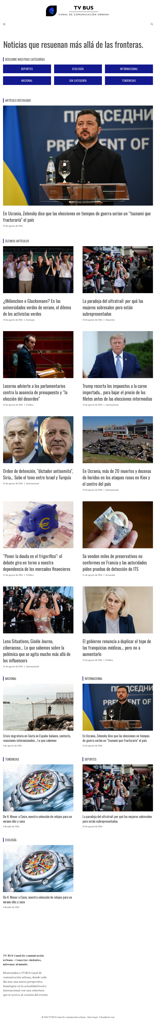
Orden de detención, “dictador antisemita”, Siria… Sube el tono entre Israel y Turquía (38, 474)
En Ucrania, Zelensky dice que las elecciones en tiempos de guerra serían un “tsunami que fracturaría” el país (77, 216)
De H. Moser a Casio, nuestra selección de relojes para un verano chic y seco (37, 819)
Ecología (78, 69)
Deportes (27, 69)
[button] (152, 24)
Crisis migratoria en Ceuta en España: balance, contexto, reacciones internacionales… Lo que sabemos (37, 738)
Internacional (129, 69)
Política (29, 405)
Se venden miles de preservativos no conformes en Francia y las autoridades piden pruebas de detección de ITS (115, 562)
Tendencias (129, 81)
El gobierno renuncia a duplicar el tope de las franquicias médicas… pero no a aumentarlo (117, 647)
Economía (110, 575)
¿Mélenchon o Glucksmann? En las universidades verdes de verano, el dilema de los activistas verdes (37, 307)
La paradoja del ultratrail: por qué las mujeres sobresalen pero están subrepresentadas (113, 307)
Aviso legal (92, 1017)
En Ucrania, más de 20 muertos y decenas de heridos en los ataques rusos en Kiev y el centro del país (117, 477)
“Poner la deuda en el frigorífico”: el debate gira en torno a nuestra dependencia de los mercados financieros (36, 562)
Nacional (27, 81)
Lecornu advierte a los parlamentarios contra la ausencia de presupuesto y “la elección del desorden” (35, 392)
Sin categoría (78, 81)
